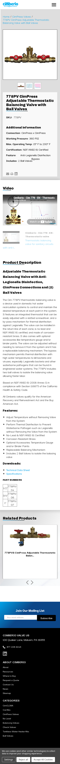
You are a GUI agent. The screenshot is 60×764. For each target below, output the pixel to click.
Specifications (14, 473)
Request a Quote (11, 680)
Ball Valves (8, 735)
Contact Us (8, 684)
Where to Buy (9, 675)
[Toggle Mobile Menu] (53, 4)
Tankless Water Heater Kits (16, 731)
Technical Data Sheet (18, 470)
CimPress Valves (11, 714)
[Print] (11, 173)
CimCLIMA (8, 705)
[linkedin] (5, 654)
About (6, 667)
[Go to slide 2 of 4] (32, 582)
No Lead (7, 718)
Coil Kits (6, 709)
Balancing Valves (11, 722)
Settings (8, 759)
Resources (8, 671)
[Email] (7, 173)
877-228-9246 (14, 646)
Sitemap (7, 693)
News (5, 688)
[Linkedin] (16, 173)
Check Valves (9, 727)
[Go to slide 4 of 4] (27, 582)
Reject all (23, 759)
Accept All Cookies (43, 759)
